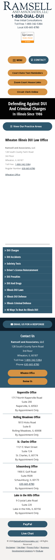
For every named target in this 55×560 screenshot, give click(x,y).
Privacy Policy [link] (33, 547)
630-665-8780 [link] (31, 27)
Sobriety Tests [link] (14, 263)
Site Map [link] (21, 547)
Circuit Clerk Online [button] (27, 91)
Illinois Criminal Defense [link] (19, 303)
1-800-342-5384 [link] (33, 23)
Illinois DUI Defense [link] (16, 296)
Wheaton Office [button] (27, 373)
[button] (17, 60)
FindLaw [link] (39, 551)
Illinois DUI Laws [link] (15, 290)
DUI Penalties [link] (13, 276)
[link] (27, 7)
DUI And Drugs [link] (14, 283)
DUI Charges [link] (13, 250)
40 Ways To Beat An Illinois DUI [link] (22, 309)
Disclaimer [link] (10, 547)
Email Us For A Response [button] (29, 324)
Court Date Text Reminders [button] (27, 72)
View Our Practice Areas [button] (27, 126)
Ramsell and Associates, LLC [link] (26, 541)
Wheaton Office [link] (12, 174)
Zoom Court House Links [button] (27, 82)
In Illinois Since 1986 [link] (27, 113)
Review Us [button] (27, 381)
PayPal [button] (27, 524)
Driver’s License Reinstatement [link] (22, 270)
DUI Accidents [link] (14, 257)
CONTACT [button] (40, 60)
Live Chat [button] (27, 533)
